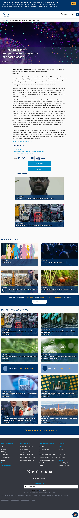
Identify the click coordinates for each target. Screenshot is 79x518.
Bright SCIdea (24, 449)
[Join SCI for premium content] (45, 368)
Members (65, 14)
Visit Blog (42, 158)
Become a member (64, 465)
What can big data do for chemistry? (24, 153)
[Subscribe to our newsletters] (5, 368)
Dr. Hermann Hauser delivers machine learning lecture (29, 151)
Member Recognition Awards (48, 454)
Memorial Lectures (45, 449)
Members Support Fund (27, 460)
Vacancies (62, 457)
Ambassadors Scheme (26, 446)
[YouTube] (50, 472)
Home (2, 20)
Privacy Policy (25, 500)
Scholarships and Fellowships (48, 457)
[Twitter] (28, 472)
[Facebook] (42, 472)
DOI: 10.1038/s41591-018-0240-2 (21, 141)
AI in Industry (18, 149)
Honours (42, 452)
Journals (3, 449)
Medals (42, 446)
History (61, 449)
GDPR (33, 500)
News (7, 20)
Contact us (62, 454)
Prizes (41, 465)
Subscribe (36, 478)
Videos (3, 460)
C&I (2, 446)
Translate (44, 490)
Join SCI (39, 169)
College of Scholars (25, 452)
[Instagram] (37, 472)
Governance (62, 452)
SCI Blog (3, 452)
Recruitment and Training (27, 457)
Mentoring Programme (26, 454)
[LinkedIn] (33, 472)
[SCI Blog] (46, 472)
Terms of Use (15, 500)
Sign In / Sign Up (64, 463)
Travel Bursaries (44, 463)
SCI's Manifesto (5, 457)
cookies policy (13, 8)
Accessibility (4, 500)
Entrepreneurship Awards (47, 460)
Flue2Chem (4, 454)
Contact (43, 478)
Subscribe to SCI (39, 163)
